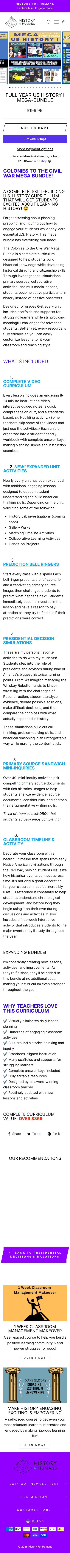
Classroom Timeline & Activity (29, 842)
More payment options (35, 149)
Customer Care (34, 1510)
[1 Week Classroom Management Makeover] (35, 1303)
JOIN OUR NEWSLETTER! (34, 1483)
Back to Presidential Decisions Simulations (36, 1254)
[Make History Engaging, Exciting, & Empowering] (35, 1385)
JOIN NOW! (35, 1357)
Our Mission (34, 1497)
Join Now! (35, 1445)
